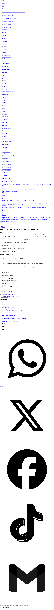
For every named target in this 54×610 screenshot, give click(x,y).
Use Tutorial (3, 227)
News (2, 226)
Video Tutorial (3, 304)
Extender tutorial (4, 294)
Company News (4, 303)
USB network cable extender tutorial (10, 294)
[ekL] (27, 0)
